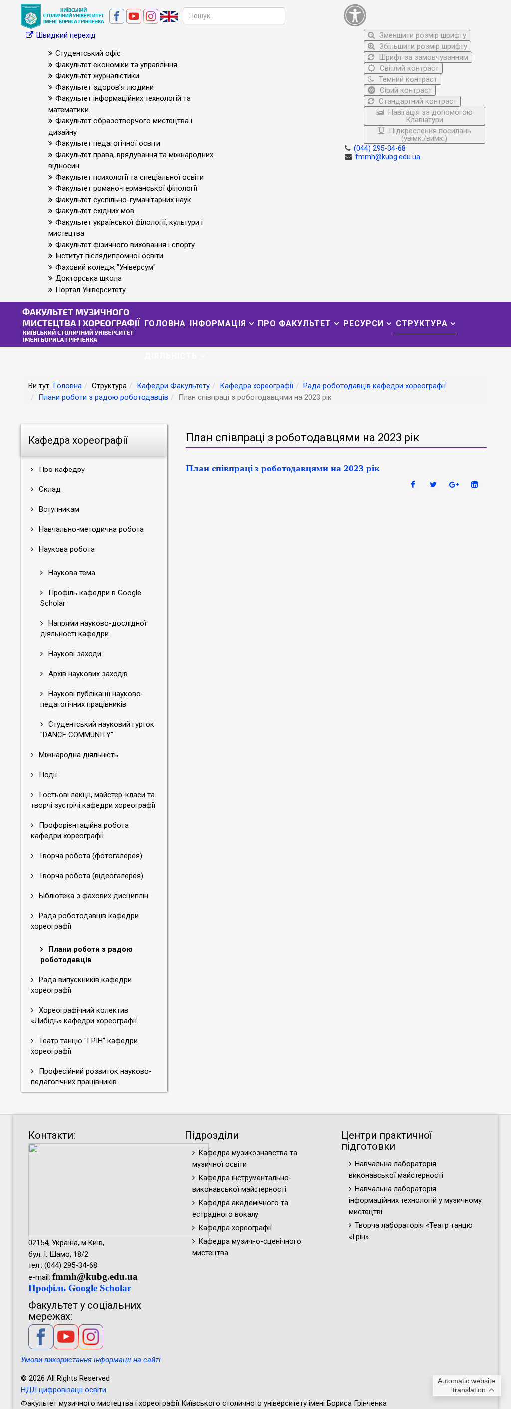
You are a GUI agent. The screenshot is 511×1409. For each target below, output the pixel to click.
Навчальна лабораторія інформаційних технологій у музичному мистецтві (415, 1200)
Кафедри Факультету (173, 385)
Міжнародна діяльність (77, 754)
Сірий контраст (405, 90)
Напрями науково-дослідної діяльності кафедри (93, 628)
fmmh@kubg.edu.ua (387, 157)
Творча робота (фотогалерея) (89, 855)
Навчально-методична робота (90, 529)
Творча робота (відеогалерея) (90, 875)
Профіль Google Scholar (79, 1288)
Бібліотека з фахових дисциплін (92, 895)
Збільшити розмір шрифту (422, 46)
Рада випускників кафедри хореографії (81, 985)
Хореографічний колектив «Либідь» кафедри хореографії (84, 1015)
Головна (165, 323)
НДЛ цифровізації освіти (63, 1389)
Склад (49, 489)
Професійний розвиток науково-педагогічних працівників (91, 1076)
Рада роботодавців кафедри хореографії (374, 385)
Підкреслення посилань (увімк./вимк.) (429, 134)
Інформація (218, 323)
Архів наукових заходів (87, 673)
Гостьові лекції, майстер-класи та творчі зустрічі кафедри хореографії (93, 800)
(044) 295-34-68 (380, 148)
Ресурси (363, 323)
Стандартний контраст (417, 101)
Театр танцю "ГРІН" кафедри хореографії (84, 1046)
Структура (422, 323)
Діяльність (170, 356)
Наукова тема (70, 572)
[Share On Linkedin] (475, 484)
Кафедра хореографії (256, 385)
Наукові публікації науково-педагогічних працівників (92, 699)
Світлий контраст (408, 68)
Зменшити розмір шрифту (421, 35)
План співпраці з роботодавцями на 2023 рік (283, 468)
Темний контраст (407, 79)
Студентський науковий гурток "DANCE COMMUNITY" (97, 729)
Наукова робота (66, 549)
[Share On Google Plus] (455, 484)
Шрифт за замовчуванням (422, 57)
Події (47, 774)
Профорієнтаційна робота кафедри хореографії (80, 830)
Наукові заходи (73, 653)
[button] (414, 15)
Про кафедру (61, 469)
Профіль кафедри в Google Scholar (90, 598)
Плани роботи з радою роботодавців (103, 397)
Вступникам (58, 509)
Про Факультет (294, 323)
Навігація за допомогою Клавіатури (429, 116)
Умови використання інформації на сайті (91, 1359)
